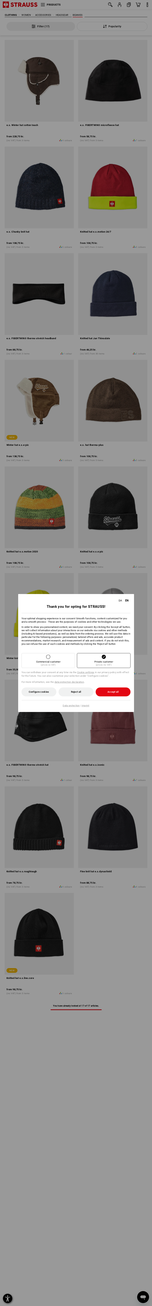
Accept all (113, 691)
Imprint (85, 705)
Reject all (76, 691)
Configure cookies (39, 691)
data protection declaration (69, 682)
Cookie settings (85, 672)
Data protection (71, 705)
